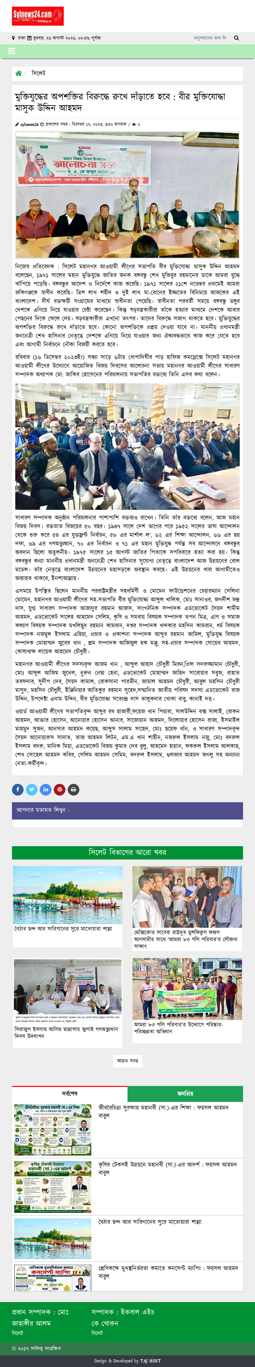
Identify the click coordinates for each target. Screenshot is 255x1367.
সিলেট (38, 74)
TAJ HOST (150, 1361)
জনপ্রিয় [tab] (185, 1094)
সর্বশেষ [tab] (69, 1094)
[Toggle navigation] (11, 51)
